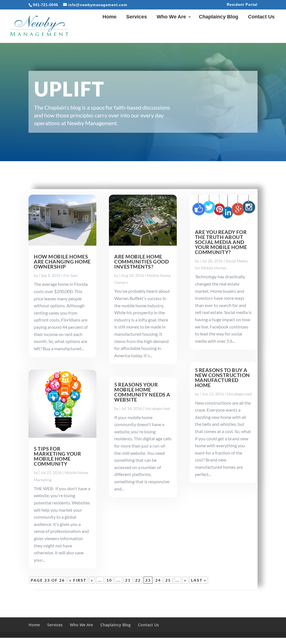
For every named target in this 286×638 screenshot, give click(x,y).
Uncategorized (157, 408)
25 (168, 580)
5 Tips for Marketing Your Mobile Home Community (57, 456)
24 (158, 580)
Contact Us (261, 17)
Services (136, 17)
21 (128, 580)
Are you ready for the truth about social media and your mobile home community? (221, 242)
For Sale (70, 275)
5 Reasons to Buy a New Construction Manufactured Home (222, 377)
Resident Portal (242, 5)
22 (138, 580)
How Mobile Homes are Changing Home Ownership (62, 261)
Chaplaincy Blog (218, 17)
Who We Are (171, 17)
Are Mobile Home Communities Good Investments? (141, 261)
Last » (198, 580)
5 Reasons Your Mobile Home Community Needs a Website (142, 392)
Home (109, 17)
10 (109, 580)
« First (77, 580)
